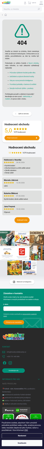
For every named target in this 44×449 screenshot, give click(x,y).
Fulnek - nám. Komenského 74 (15, 389)
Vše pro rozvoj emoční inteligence (21, 80)
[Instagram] (10, 362)
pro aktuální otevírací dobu (16, 404)
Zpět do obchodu (23, 114)
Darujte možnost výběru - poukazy (21, 88)
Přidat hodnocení (12, 138)
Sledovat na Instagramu (24, 282)
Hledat (39, 9)
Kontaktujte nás (13, 370)
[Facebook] (4, 362)
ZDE (26, 430)
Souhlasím (22, 443)
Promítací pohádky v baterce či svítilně (23, 84)
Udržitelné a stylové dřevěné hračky (22, 76)
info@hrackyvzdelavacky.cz (16, 352)
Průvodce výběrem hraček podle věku (22, 73)
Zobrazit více (22, 220)
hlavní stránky (33, 63)
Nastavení (22, 436)
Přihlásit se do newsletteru (14, 322)
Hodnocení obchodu (22, 147)
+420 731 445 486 (13, 356)
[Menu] (41, 3)
